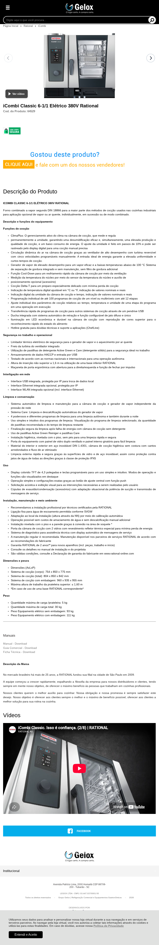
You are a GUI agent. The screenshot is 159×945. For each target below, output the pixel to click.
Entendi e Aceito (26, 934)
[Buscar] (152, 20)
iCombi (42, 25)
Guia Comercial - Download (20, 647)
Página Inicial (11, 25)
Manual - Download (15, 643)
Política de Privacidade (108, 925)
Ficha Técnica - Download (19, 651)
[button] (74, 97)
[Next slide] (150, 58)
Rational (29, 25)
